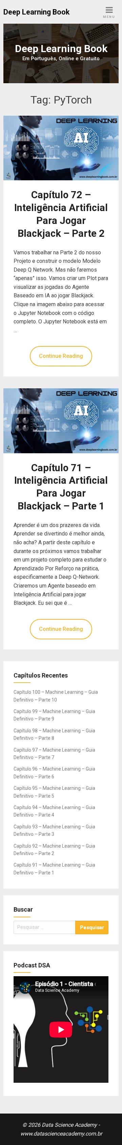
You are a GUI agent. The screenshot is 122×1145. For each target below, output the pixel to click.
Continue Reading (61, 356)
